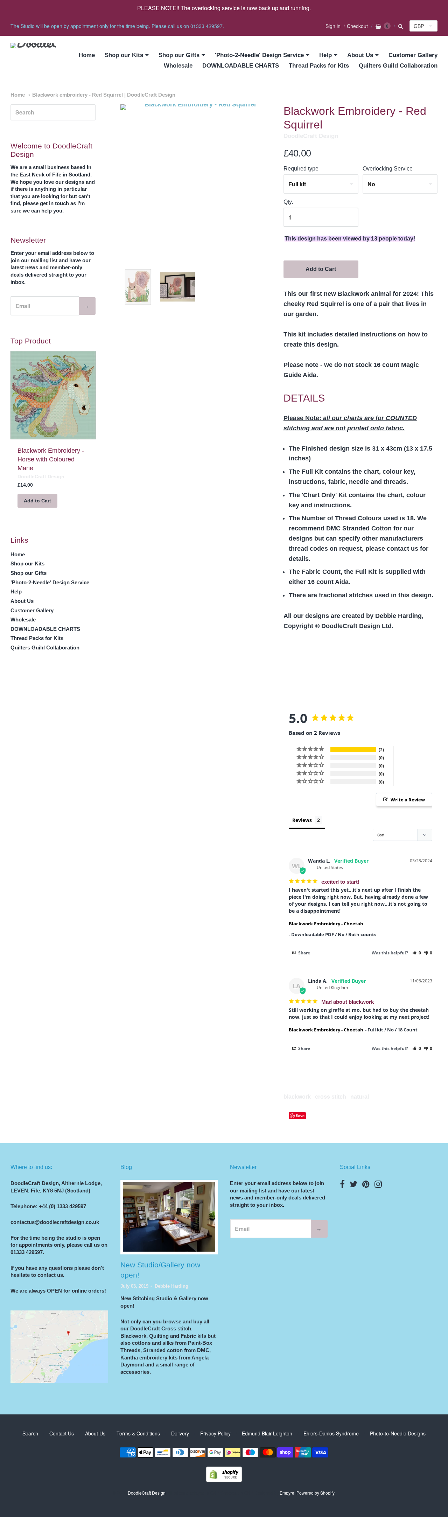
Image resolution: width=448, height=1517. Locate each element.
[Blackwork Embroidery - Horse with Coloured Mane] (53, 395)
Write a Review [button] (408, 799)
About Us (360, 55)
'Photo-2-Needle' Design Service (259, 55)
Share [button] (303, 953)
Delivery (180, 1433)
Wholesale (178, 65)
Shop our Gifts (179, 55)
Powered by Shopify (315, 1493)
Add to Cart (321, 269)
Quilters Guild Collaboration (398, 65)
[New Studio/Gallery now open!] (169, 1217)
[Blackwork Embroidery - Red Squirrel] (138, 287)
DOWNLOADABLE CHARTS (240, 65)
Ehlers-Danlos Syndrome (331, 1433)
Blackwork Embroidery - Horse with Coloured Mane (51, 459)
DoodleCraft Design (311, 136)
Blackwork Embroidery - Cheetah (326, 923)
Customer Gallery (413, 55)
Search (30, 1433)
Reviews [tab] (302, 820)
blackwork (297, 1097)
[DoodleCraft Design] (33, 61)
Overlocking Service (388, 169)
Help (325, 55)
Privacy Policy (215, 1433)
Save (300, 1115)
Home (87, 55)
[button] (417, 953)
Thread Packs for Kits (319, 65)
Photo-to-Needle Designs (398, 1433)
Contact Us (61, 1433)
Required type (301, 169)
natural (359, 1097)
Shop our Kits (124, 55)
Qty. (288, 202)
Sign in (333, 25)
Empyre (287, 1493)
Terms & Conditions (138, 1433)
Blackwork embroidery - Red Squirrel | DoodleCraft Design (103, 95)
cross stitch (330, 1097)
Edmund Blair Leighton (267, 1433)
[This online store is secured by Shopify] (224, 1480)
